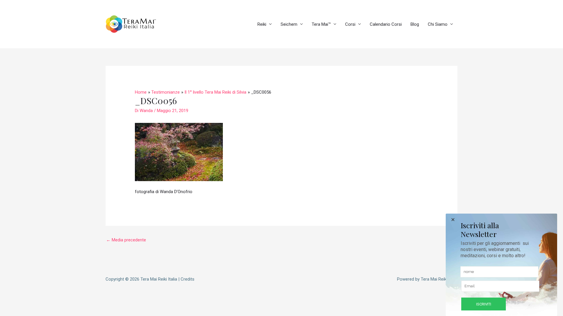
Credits (187, 279)
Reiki (261, 24)
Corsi (350, 24)
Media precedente (126, 240)
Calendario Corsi (386, 24)
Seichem (289, 24)
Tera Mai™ (321, 24)
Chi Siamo (437, 24)
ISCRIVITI (483, 304)
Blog (415, 24)
